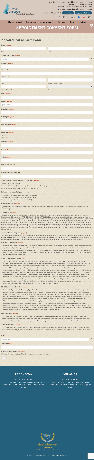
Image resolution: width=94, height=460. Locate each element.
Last (49, 51)
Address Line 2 (5, 76)
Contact (82, 22)
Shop (72, 22)
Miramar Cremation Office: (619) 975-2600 (75, 9)
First (2, 51)
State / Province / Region (55, 83)
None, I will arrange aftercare (11, 183)
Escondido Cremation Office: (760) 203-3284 (75, 7)
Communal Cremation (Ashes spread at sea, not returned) (20, 188)
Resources (31, 22)
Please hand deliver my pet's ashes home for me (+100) (20, 197)
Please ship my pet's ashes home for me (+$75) (17, 200)
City (2, 83)
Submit (4, 358)
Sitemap (30, 456)
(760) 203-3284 (26, 380)
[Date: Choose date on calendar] (91, 339)
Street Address (5, 70)
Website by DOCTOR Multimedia (55, 456)
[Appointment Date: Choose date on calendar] (91, 59)
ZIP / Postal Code (6, 89)
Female (5, 138)
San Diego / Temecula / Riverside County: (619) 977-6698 (70, 2)
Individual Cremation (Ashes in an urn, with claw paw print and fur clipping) (25, 186)
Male (4, 135)
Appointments (46, 22)
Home (11, 22)
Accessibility (37, 456)
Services (61, 22)
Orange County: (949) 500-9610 (80, 4)
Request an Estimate (83, 13)
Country (50, 90)
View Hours (68, 13)
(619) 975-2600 (73, 380)
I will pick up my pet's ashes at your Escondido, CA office (20, 195)
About (19, 22)
